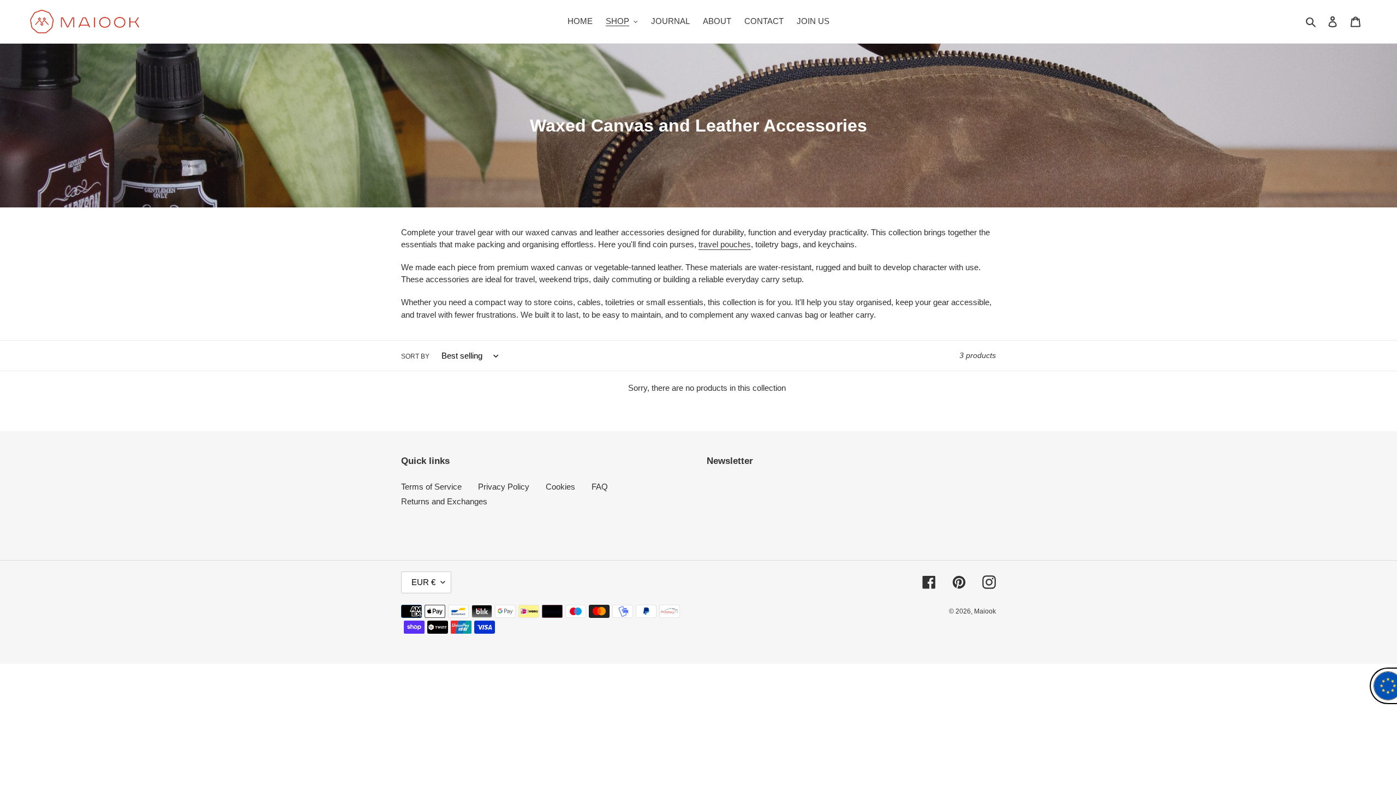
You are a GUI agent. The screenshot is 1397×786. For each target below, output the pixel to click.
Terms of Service (431, 486)
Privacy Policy (503, 486)
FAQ (600, 486)
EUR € (423, 582)
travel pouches (724, 244)
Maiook (985, 611)
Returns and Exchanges (444, 501)
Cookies (560, 486)
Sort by (415, 356)
